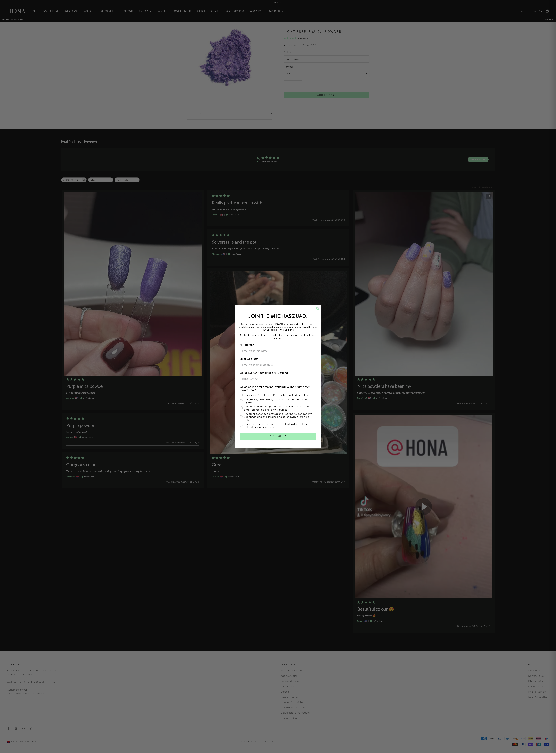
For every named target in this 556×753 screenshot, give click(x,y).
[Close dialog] (317, 308)
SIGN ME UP (278, 436)
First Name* (247, 344)
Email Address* (249, 358)
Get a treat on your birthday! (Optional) (264, 372)
